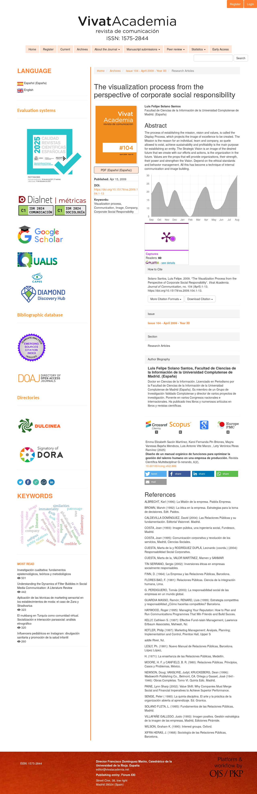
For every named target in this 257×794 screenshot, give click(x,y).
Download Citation (199, 299)
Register (235, 4)
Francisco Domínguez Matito (127, 761)
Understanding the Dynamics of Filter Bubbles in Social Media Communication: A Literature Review (52, 586)
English (28, 90)
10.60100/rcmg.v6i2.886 (161, 466)
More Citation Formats (165, 299)
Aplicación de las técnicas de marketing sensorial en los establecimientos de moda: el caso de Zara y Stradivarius (50, 602)
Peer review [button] (175, 49)
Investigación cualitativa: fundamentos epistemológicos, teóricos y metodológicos (44, 572)
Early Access (220, 49)
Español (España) (35, 83)
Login (250, 4)
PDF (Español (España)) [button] (116, 170)
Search (240, 58)
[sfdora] (52, 454)
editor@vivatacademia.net (112, 769)
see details (168, 263)
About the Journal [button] (106, 49)
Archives (82, 49)
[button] (156, 474)
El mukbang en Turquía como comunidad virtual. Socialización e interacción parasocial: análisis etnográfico (48, 619)
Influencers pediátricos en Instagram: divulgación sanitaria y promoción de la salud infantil (48, 635)
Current (65, 49)
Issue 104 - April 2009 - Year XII (146, 71)
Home (32, 49)
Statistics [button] (198, 49)
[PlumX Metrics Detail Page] (167, 237)
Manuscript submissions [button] (142, 49)
